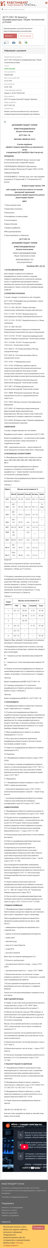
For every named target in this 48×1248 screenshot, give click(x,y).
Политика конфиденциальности (15, 1197)
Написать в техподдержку (12, 1208)
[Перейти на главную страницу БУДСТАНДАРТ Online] (19, 3)
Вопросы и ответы (9, 1210)
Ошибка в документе (10, 1216)
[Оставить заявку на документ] (24, 42)
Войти (10, 36)
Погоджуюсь (38, 1228)
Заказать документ (10, 1213)
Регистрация (25, 36)
